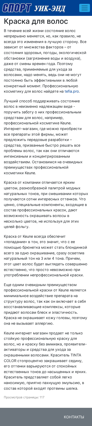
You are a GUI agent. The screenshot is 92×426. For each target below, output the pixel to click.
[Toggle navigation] (84, 8)
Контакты (74, 417)
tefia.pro (72, 91)
